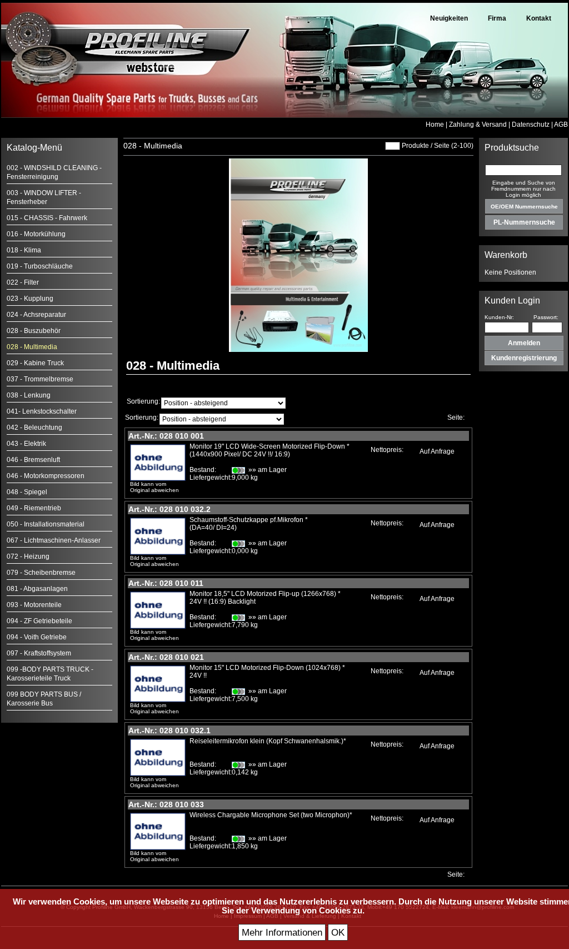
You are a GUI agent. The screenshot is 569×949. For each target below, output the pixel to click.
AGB (561, 124)
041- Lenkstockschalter (42, 411)
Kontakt (538, 18)
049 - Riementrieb (34, 508)
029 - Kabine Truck (35, 363)
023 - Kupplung (30, 298)
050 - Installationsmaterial (45, 524)
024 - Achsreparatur (36, 315)
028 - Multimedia (32, 347)
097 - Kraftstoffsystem (39, 653)
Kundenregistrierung (524, 358)
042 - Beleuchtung (34, 427)
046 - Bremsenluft (33, 460)
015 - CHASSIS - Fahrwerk (47, 218)
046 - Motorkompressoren (45, 476)
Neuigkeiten (449, 18)
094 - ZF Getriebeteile (39, 621)
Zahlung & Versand (478, 124)
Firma (497, 18)
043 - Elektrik (26, 444)
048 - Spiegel (27, 492)
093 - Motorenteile (34, 605)
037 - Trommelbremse (40, 379)
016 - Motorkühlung (36, 234)
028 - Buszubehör (34, 331)
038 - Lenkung (29, 395)
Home (435, 124)
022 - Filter (23, 282)
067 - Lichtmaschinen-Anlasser (54, 540)
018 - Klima (24, 250)
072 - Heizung (28, 556)
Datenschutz (531, 124)
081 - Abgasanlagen (37, 589)
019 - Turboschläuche (40, 266)
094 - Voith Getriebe (37, 637)
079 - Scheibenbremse (41, 573)
